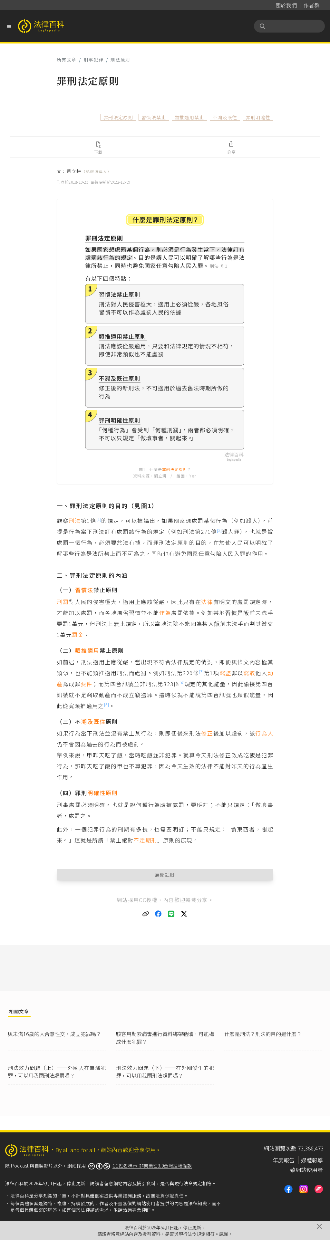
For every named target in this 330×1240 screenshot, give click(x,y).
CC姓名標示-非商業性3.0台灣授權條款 (152, 1165)
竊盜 (225, 673)
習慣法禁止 (153, 117)
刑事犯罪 (93, 59)
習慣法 (84, 590)
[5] (106, 704)
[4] (182, 682)
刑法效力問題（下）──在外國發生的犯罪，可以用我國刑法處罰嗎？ (165, 1071)
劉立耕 (89, 171)
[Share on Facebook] (158, 914)
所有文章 (66, 59)
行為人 (264, 733)
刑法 (75, 520)
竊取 (249, 673)
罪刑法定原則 (118, 117)
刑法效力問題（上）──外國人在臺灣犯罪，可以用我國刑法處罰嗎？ (57, 1071)
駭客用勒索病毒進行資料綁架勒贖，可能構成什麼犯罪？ (165, 1037)
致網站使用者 (306, 1170)
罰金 (78, 634)
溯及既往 (93, 721)
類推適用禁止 (189, 117)
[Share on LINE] (171, 914)
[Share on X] (184, 914)
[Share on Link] (146, 914)
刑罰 (63, 602)
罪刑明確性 (258, 117)
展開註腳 (165, 874)
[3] (201, 671)
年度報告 (284, 1160)
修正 (207, 733)
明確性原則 (102, 793)
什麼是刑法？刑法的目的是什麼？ (263, 1034)
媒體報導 (312, 1160)
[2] (219, 530)
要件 (86, 684)
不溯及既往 (225, 117)
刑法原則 (120, 59)
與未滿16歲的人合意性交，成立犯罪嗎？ (54, 1034)
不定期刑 (145, 840)
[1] (98, 519)
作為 (165, 613)
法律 (207, 602)
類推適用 (87, 650)
